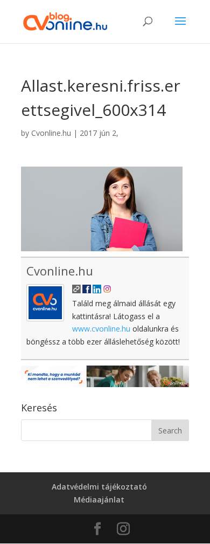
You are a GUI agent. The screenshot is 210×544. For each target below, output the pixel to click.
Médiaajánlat (99, 499)
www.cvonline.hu (101, 328)
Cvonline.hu (51, 133)
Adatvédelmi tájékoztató (99, 486)
